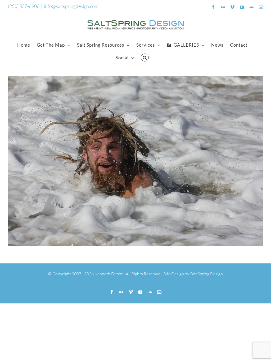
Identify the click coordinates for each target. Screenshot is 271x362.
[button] (145, 57)
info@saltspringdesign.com (71, 6)
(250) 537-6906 (23, 6)
